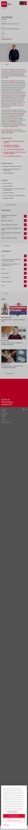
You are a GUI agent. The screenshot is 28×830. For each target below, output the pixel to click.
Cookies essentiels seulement (14, 820)
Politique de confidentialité (12, 811)
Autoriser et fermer (14, 816)
